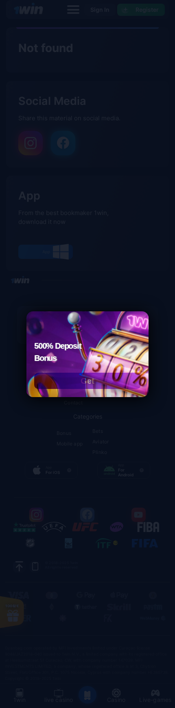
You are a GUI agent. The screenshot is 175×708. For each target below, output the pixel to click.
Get (87, 380)
